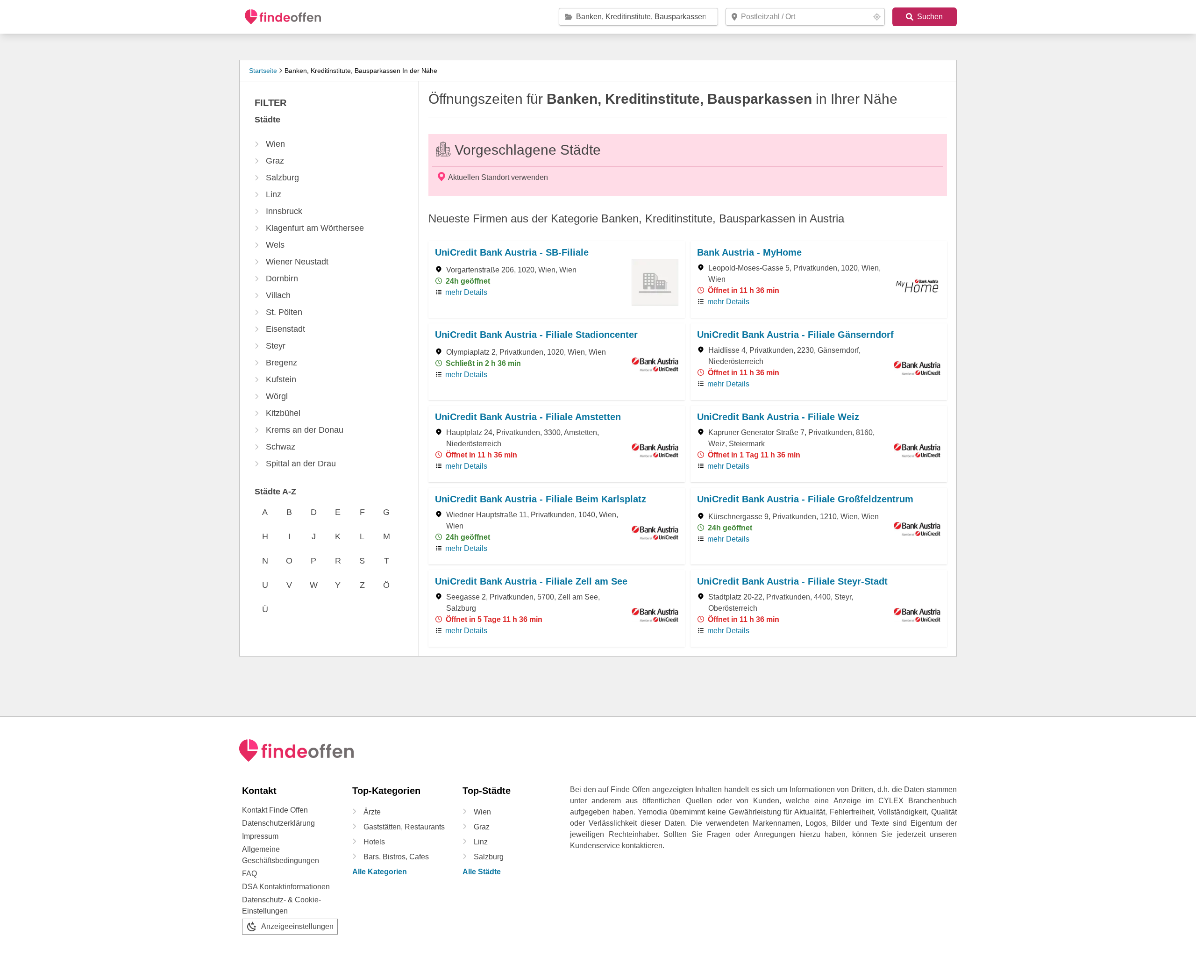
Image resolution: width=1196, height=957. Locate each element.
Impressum (260, 836)
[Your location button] (876, 16)
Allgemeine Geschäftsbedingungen (280, 854)
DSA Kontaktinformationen (286, 887)
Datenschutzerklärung (278, 823)
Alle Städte (482, 872)
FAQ (249, 874)
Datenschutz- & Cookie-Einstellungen (281, 905)
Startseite (263, 70)
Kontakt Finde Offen (275, 810)
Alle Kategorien (379, 872)
